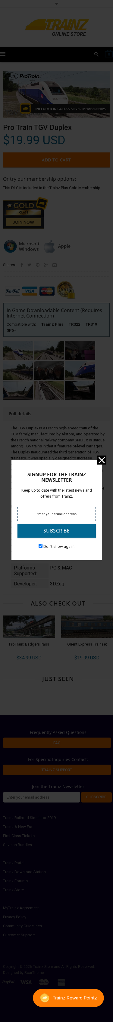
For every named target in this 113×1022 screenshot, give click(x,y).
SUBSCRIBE (56, 530)
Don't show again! (58, 546)
